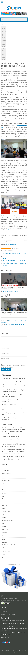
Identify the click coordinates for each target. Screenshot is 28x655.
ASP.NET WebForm (7, 473)
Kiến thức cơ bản (6, 548)
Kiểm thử (4, 508)
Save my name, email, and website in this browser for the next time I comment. (13, 366)
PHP (3, 523)
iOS (3, 514)
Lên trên (14, 652)
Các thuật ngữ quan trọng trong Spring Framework (14, 378)
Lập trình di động (6, 511)
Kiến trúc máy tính (6, 551)
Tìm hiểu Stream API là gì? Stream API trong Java (14, 404)
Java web (4, 505)
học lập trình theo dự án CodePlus (4, 37)
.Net (3, 468)
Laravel (4, 526)
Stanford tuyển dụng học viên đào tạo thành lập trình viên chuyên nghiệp (13, 431)
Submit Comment (6, 369)
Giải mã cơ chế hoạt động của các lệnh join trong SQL (13, 626)
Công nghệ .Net (5, 480)
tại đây (7, 230)
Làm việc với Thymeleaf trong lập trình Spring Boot (14, 381)
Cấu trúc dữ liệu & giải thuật (8, 544)
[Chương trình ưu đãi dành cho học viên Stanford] (14, 589)
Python (3, 536)
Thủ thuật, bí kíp (6, 557)
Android (4, 498)
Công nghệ (4, 493)
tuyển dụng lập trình (4, 50)
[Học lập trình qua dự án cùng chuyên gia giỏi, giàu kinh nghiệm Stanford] (14, 14)
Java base (4, 502)
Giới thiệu (15, 647)
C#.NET (4, 477)
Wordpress (4, 532)
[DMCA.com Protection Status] (5, 603)
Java (3, 496)
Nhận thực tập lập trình (7, 520)
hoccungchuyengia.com (14, 650)
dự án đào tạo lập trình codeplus (4, 29)
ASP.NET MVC (5, 470)
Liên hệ (10, 647)
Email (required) (5, 353)
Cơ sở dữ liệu (5, 490)
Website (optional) (5, 358)
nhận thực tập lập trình (4, 44)
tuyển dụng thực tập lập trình (4, 57)
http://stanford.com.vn (10, 244)
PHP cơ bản (5, 529)
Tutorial (4, 561)
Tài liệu (3, 539)
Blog (3, 483)
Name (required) (5, 348)
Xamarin (4, 517)
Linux (3, 554)
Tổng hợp (4, 542)
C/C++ (3, 486)
